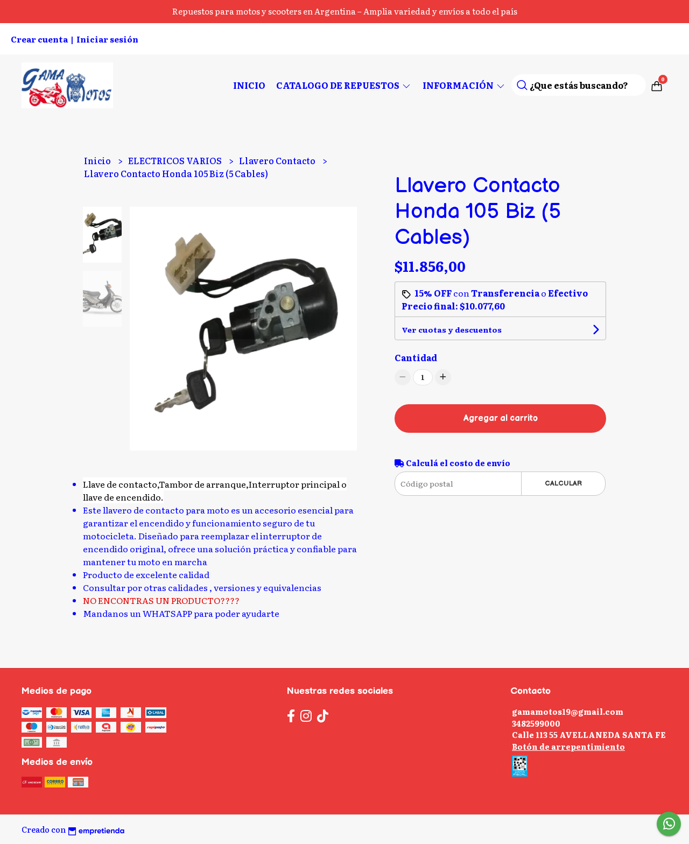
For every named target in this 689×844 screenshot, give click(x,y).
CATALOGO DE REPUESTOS (338, 85)
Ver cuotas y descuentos (452, 329)
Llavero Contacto (278, 160)
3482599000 (536, 723)
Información (459, 85)
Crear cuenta (39, 39)
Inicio (249, 85)
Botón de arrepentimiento (568, 746)
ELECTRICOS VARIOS (175, 160)
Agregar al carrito (500, 418)
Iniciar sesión (107, 39)
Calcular (563, 483)
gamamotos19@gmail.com (567, 711)
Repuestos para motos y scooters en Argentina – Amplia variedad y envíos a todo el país (344, 11)
